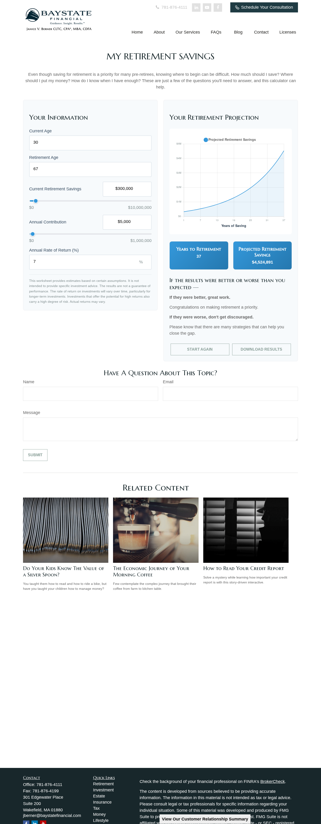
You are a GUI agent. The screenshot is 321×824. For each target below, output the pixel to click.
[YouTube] (207, 7)
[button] (137, 32)
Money (99, 814)
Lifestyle (101, 820)
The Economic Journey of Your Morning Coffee (151, 571)
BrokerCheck (272, 781)
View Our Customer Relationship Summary (205, 819)
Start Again (200, 349)
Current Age (40, 131)
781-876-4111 (173, 7)
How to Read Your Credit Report (243, 568)
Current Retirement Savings (55, 189)
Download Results (261, 349)
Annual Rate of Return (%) (54, 250)
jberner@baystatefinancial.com (52, 815)
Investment (103, 790)
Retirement (103, 784)
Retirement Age (43, 157)
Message (31, 412)
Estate (99, 796)
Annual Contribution (47, 222)
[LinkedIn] (196, 7)
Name (28, 381)
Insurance (102, 802)
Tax (96, 808)
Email (168, 381)
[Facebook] (218, 7)
